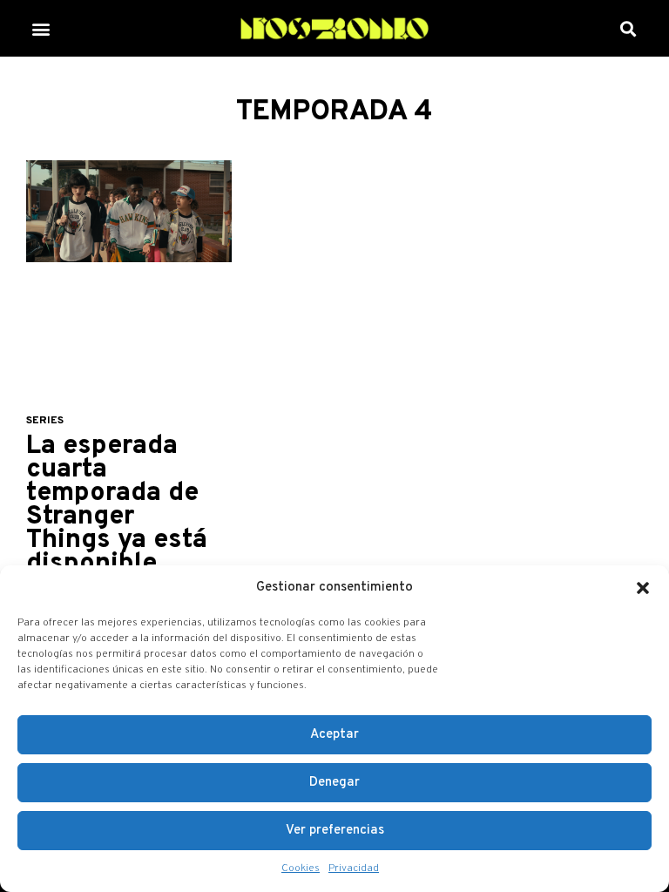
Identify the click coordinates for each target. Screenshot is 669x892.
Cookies (300, 868)
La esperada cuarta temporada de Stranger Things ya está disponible (116, 505)
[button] (643, 588)
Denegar (334, 782)
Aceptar (334, 734)
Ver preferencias (335, 830)
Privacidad (353, 868)
